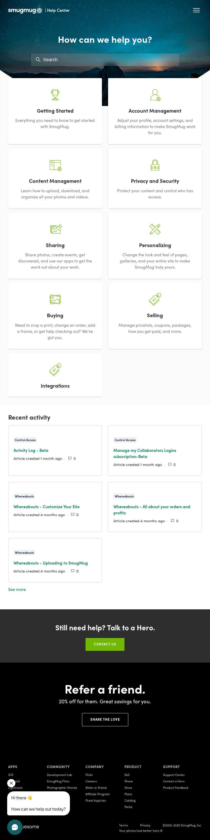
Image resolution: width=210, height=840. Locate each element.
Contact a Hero (174, 781)
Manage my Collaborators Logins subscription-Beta (144, 453)
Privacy (145, 825)
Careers (91, 781)
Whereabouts (24, 496)
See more (40, 589)
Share (128, 781)
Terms (123, 825)
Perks (128, 807)
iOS (10, 775)
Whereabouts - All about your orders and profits (151, 510)
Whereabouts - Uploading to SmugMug (51, 563)
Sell (127, 775)
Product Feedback (175, 787)
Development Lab (59, 775)
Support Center (174, 775)
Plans (128, 794)
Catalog (129, 800)
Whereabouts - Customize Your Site (47, 506)
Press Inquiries (96, 800)
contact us (105, 644)
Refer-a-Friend (96, 787)
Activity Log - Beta (31, 450)
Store (128, 787)
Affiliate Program (98, 794)
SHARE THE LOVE (105, 719)
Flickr (89, 775)
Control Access (25, 440)
